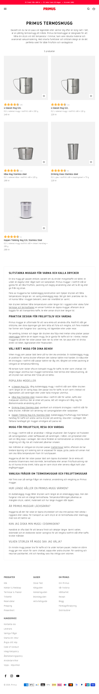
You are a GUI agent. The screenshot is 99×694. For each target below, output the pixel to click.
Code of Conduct (11, 647)
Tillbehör (8, 596)
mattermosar (57, 447)
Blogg (61, 601)
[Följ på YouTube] (17, 676)
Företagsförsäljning (68, 606)
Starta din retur (11, 638)
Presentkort (9, 610)
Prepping (8, 606)
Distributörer (65, 610)
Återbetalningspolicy (13, 656)
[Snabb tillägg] (44, 96)
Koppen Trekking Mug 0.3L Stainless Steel (23, 240)
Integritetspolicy (11, 651)
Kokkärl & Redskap (12, 587)
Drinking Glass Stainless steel (64, 174)
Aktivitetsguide (40, 601)
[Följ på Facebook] (5, 676)
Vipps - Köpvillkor (12, 665)
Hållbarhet (64, 592)
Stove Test (38, 583)
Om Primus (64, 583)
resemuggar (14, 336)
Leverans (8, 628)
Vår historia (64, 587)
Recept (62, 596)
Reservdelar (9, 601)
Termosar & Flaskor (13, 592)
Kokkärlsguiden (40, 592)
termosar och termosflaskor (22, 307)
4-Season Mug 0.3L (12, 108)
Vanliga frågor (10, 633)
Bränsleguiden (39, 596)
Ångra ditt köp (10, 642)
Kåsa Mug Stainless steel (15, 174)
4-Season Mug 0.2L (59, 108)
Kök (5, 583)
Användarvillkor (11, 660)
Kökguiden (38, 587)
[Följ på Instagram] (11, 676)
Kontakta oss (10, 624)
